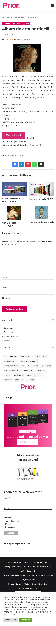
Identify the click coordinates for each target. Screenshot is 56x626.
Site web (6, 298)
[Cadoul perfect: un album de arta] (14, 189)
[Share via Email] (41, 164)
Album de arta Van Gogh (41, 222)
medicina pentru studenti (23, 375)
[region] (28, 425)
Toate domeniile (12, 521)
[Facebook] (15, 164)
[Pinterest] (28, 164)
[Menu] (52, 6)
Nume (4, 277)
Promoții (7, 341)
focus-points (33, 366)
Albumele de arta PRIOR (41, 199)
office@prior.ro (9, 566)
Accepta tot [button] (26, 620)
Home (6, 18)
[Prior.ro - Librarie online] (11, 5)
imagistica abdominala (12, 370)
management (41, 370)
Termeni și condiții (15, 584)
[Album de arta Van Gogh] (41, 212)
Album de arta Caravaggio (9, 224)
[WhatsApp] (34, 164)
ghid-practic (46, 366)
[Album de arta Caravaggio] (14, 213)
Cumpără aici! (14, 135)
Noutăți (39, 375)
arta (5, 356)
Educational (10, 527)
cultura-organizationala (27, 361)
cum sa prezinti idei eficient (14, 366)
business (13, 356)
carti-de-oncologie (40, 356)
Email (4, 288)
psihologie (19, 380)
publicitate (31, 380)
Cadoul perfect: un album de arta (11, 200)
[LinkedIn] (21, 164)
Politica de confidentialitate (36, 584)
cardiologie (25, 356)
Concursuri (8, 328)
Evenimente (9, 332)
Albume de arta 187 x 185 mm (23, 18)
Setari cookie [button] (10, 620)
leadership (28, 370)
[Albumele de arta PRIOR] (41, 189)
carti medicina (9, 361)
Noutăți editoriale (11, 336)
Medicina (9, 524)
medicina (7, 375)
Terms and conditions (28, 588)
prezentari (7, 380)
